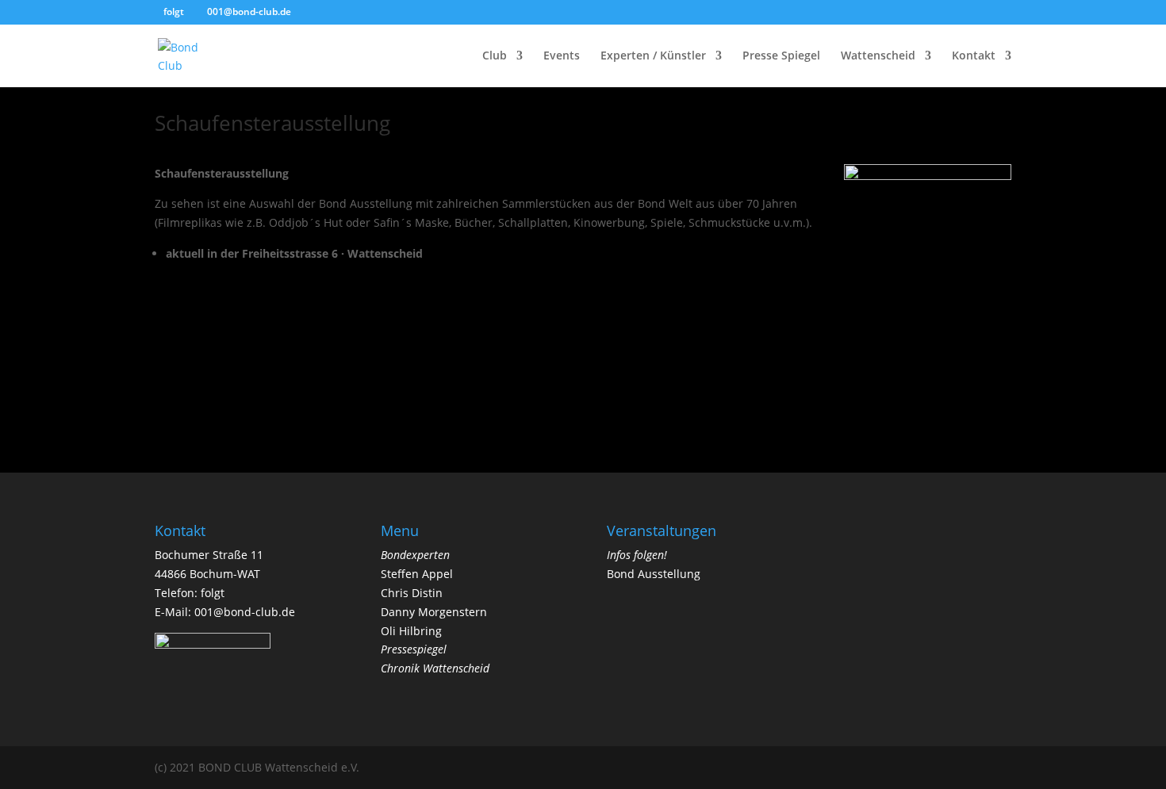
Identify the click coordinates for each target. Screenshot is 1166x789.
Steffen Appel (417, 573)
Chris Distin (412, 592)
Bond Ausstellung (653, 573)
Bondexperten (415, 554)
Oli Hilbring (411, 630)
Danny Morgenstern (434, 611)
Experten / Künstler (653, 56)
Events (561, 56)
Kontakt (973, 56)
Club (494, 56)
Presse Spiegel (781, 56)
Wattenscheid (878, 56)
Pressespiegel (414, 649)
